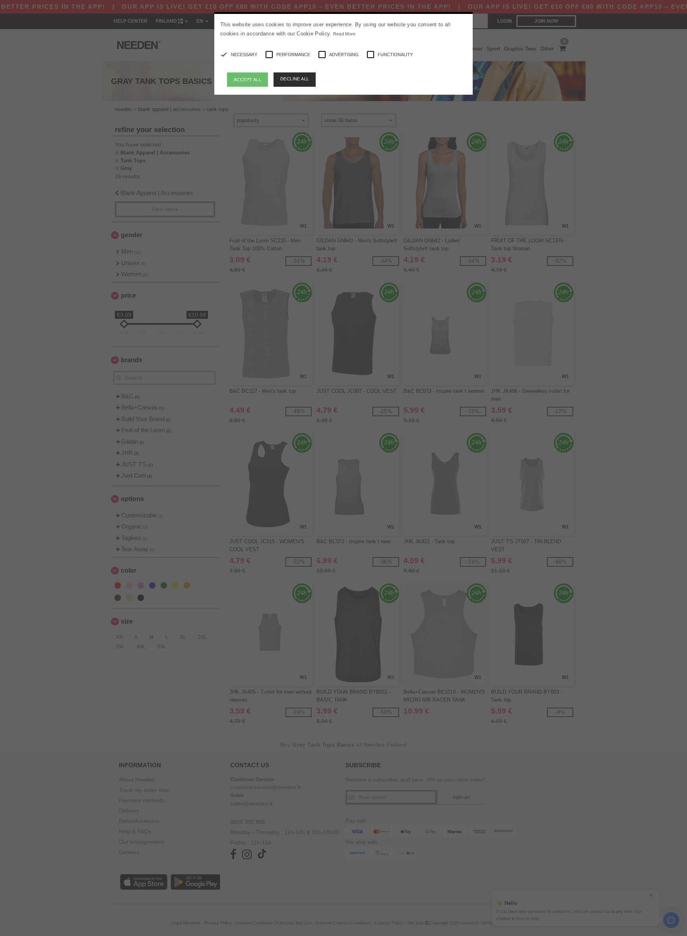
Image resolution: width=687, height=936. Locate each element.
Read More (344, 33)
